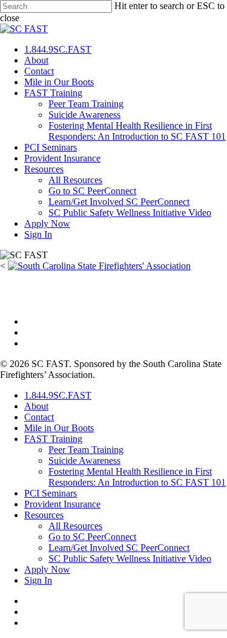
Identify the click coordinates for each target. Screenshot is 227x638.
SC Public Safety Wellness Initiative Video (129, 212)
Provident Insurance (62, 158)
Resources (44, 169)
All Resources (75, 180)
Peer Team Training (85, 104)
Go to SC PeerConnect (92, 191)
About (36, 60)
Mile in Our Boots (59, 82)
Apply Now (47, 223)
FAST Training (53, 93)
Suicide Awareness (84, 114)
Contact (39, 71)
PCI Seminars (50, 147)
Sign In (38, 234)
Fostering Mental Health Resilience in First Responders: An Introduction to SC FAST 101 (137, 131)
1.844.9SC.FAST (57, 49)
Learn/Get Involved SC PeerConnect (118, 202)
